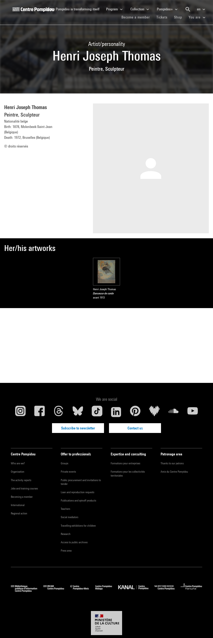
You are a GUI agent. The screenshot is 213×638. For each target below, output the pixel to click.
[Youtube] (192, 412)
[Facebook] (39, 412)
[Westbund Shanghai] (168, 590)
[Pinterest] (135, 412)
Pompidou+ (165, 9)
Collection (137, 9)
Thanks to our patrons (172, 463)
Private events (68, 471)
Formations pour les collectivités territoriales (128, 473)
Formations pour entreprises (125, 463)
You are (195, 17)
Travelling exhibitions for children (78, 525)
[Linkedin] (116, 412)
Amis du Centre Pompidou (174, 471)
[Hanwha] (191, 590)
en (199, 9)
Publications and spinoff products (78, 500)
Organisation (17, 471)
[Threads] (58, 412)
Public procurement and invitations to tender (81, 482)
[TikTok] (96, 412)
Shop (179, 17)
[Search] (188, 9)
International (18, 505)
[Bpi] (27, 590)
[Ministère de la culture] (106, 623)
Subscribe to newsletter (78, 428)
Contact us (135, 428)
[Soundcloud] (173, 412)
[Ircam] (56, 590)
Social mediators (69, 517)
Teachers (65, 508)
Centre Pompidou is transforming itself (74, 9)
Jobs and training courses (24, 488)
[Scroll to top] (203, 628)
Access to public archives (74, 542)
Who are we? (18, 463)
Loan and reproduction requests (77, 492)
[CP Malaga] (106, 590)
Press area (66, 550)
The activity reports (21, 480)
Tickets (161, 17)
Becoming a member (22, 496)
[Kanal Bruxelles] (136, 590)
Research (66, 534)
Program (112, 9)
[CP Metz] (82, 590)
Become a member (137, 17)
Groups (64, 463)
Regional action (19, 513)
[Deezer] (154, 412)
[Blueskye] (77, 412)
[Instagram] (20, 412)
